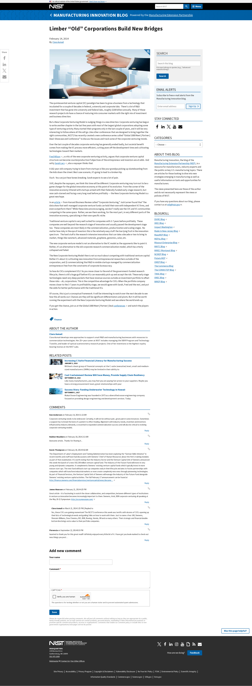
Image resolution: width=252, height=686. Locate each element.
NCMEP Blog (160, 254)
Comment (55, 569)
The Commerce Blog (163, 266)
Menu (198, 6)
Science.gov (137, 677)
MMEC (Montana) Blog (164, 250)
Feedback (195, 652)
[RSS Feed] (194, 644)
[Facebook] (4, 58)
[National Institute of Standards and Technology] (68, 643)
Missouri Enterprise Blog (165, 242)
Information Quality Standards (103, 677)
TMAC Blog (159, 273)
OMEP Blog (159, 262)
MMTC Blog (159, 246)
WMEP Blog (159, 281)
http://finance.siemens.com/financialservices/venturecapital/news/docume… (81, 480)
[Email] (4, 76)
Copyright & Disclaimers (104, 671)
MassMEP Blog (161, 234)
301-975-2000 (54, 656)
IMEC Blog (159, 223)
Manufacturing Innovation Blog (90, 15)
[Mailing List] (200, 644)
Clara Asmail (58, 42)
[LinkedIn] (163, 127)
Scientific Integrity (188, 671)
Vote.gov (157, 677)
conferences (119, 305)
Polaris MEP (159, 258)
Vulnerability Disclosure (125, 671)
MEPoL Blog (160, 238)
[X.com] (4, 70)
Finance (58, 319)
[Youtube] (174, 127)
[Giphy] (188, 644)
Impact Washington (163, 227)
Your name (54, 557)
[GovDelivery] (180, 127)
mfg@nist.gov (173, 204)
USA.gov (148, 677)
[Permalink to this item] (80, 328)
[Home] (56, 6)
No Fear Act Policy (145, 671)
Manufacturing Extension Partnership (171, 15)
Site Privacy (58, 671)
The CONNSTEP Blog (164, 269)
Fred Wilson (54, 156)
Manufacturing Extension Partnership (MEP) (175, 163)
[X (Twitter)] (169, 127)
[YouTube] (182, 644)
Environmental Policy (169, 671)
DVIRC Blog (159, 219)
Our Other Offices (78, 661)
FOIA (157, 671)
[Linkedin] (4, 64)
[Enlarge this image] (99, 74)
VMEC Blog (159, 277)
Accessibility (71, 671)
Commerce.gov (124, 677)
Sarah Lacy (60, 163)
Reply (147, 430)
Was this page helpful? (235, 630)
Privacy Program (85, 671)
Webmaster (53, 661)
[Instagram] (177, 644)
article (57, 202)
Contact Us (65, 661)
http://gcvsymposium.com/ (82, 499)
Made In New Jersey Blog (166, 231)
